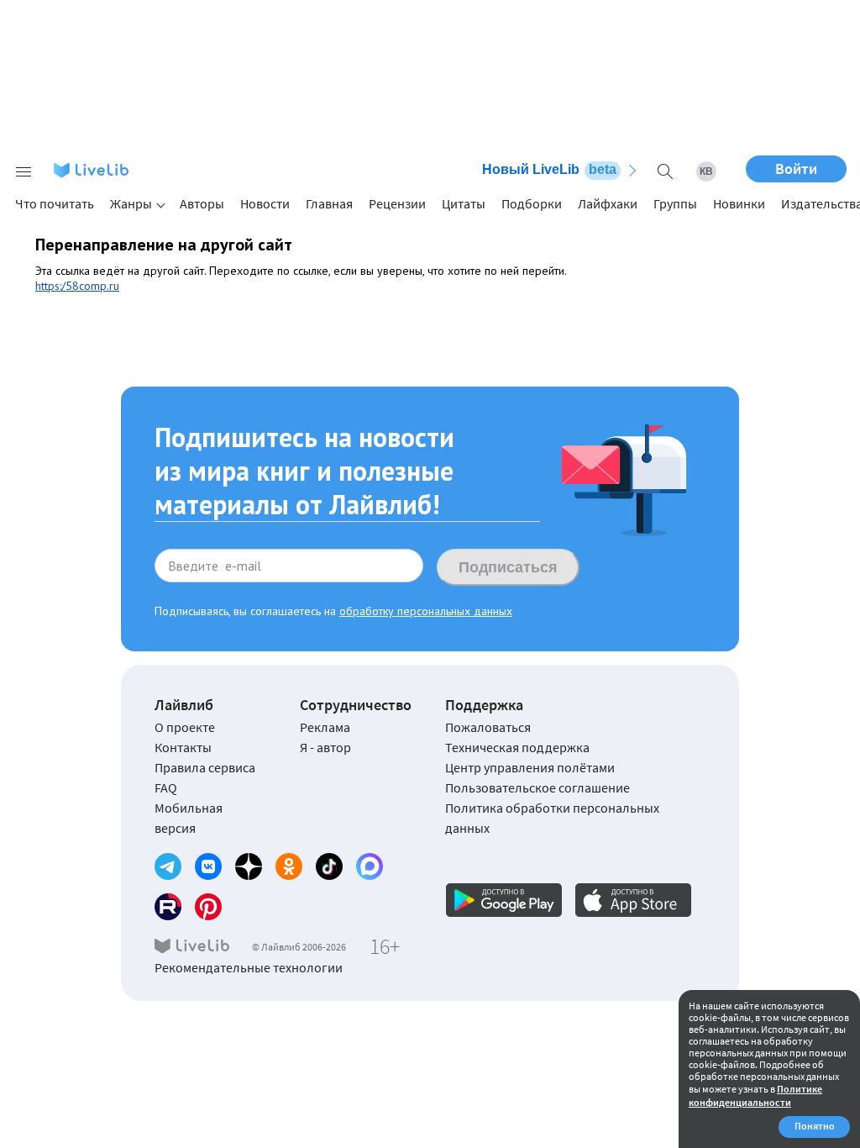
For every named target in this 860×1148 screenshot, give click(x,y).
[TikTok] (329, 866)
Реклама (325, 727)
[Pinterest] (208, 906)
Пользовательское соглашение (537, 787)
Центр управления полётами (530, 767)
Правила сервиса (205, 767)
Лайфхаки (607, 203)
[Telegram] (168, 866)
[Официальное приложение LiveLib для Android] (504, 900)
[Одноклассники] (288, 866)
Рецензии (397, 203)
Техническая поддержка (517, 747)
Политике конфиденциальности (755, 1095)
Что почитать (54, 203)
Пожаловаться (488, 727)
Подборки (531, 203)
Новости (265, 203)
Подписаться (508, 567)
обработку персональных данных (425, 611)
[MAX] (369, 866)
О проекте (185, 727)
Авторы (202, 203)
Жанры (131, 203)
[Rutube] (168, 906)
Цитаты (463, 203)
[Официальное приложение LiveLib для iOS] (633, 900)
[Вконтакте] (208, 866)
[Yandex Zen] (248, 866)
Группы (675, 203)
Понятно (814, 1125)
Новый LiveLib (549, 169)
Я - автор (325, 747)
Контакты (183, 747)
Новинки (739, 203)
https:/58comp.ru (77, 285)
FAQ (166, 787)
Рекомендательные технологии (249, 967)
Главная (329, 203)
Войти (796, 168)
